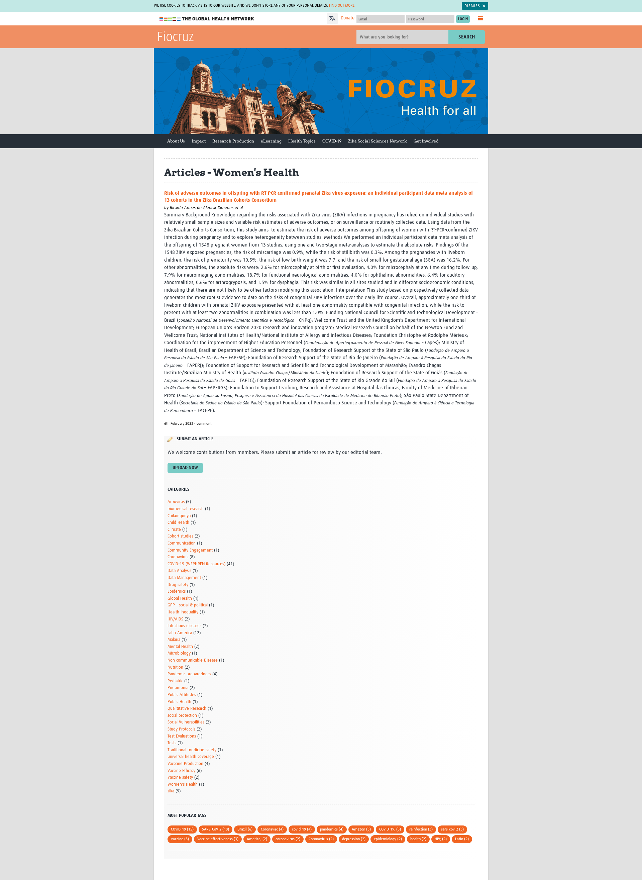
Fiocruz (175, 37)
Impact (199, 140)
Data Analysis (179, 571)
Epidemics (177, 591)
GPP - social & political (188, 605)
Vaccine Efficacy (181, 771)
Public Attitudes (182, 695)
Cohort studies (180, 536)
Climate (174, 529)
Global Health (180, 598)
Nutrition (175, 667)
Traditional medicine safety (192, 750)
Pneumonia (178, 688)
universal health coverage (191, 757)
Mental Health (180, 647)
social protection (182, 715)
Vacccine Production (185, 764)
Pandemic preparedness (189, 674)
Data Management (184, 578)
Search (466, 36)
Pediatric (175, 681)
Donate (347, 18)
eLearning (271, 140)
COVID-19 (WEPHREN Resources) (196, 564)
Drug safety (178, 585)
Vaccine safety (180, 777)
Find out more (341, 6)
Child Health (178, 522)
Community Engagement (190, 550)
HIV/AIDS (175, 619)
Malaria (174, 640)
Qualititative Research (187, 708)
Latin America (180, 633)
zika (171, 791)
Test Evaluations (182, 736)
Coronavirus (178, 557)
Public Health (179, 702)
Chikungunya (179, 516)
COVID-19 (331, 140)
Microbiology (179, 653)
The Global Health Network (207, 19)
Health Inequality (183, 612)
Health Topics (302, 140)
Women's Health (183, 784)
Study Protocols (181, 729)
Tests (172, 743)
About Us (176, 140)
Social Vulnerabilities (186, 722)
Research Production (233, 140)
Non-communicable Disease (193, 660)
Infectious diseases (184, 626)
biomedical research (186, 509)
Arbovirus (176, 502)
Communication (182, 543)
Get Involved (426, 140)
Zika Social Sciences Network (377, 140)
